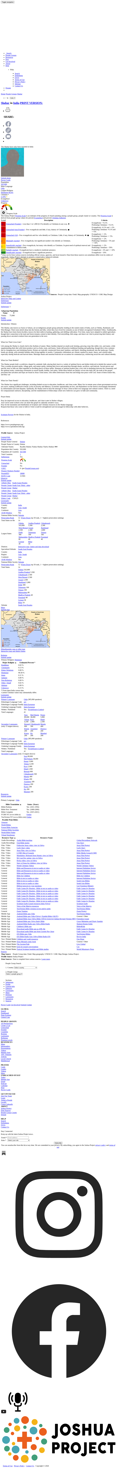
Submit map (5, 610)
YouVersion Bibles (83, 909)
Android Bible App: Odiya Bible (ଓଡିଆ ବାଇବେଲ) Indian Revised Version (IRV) (46, 919)
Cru (78, 947)
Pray (7, 59)
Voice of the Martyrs (84, 906)
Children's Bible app (24, 926)
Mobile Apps (5, 1052)
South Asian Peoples (19, 483)
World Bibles (6, 825)
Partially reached (12, 250)
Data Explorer (6, 1015)
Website (21, 515)
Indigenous (5, 457)
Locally (3, 1102)
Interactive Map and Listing (11, 299)
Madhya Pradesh (34, 537)
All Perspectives (7, 1023)
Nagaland (44, 537)
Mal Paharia (34, 715)
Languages (5, 695)
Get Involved (10, 62)
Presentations (5, 1048)
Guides (3, 1069)
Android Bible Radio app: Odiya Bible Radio (33, 924)
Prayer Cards (5, 180)
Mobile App (5, 1079)
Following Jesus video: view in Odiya (30, 845)
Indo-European (29, 704)
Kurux (26, 733)
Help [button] (7, 66)
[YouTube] (3, 1414)
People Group (6, 488)
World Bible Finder (8, 832)
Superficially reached (13, 245)
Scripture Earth (82, 904)
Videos (3, 1050)
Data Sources (6, 1111)
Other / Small (6, 683)
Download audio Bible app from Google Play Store (35, 931)
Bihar (30, 542)
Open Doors (26, 518)
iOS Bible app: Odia (24, 934)
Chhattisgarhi (35, 724)
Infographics (5, 1046)
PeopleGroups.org (31, 468)
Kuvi (32, 720)
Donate (8, 88)
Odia (2, 188)
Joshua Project (6, 1108)
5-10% (3, 197)
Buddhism (5, 665)
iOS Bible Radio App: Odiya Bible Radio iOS (33, 937)
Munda (43, 724)
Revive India (81, 937)
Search (8, 53)
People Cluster (6, 485)
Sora (26, 715)
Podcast (4, 1084)
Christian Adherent (59, 218)
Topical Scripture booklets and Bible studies (33, 949)
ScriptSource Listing (35, 710)
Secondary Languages (9, 724)
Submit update (6, 303)
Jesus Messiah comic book (26, 942)
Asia (20, 510)
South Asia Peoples (25, 549)
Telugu (26, 720)
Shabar (22, 442)
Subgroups (5, 301)
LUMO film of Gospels (25, 853)
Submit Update (26, 1005)
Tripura (43, 532)
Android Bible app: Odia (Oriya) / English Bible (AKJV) (37, 916)
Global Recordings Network (87, 840)
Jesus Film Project (83, 845)
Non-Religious (6, 680)
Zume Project (81, 911)
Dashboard (5, 1013)
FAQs (17, 78)
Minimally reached (13, 241)
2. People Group (12, 972)
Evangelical (38, 218)
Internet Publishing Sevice (86, 868)
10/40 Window (6, 513)
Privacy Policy (20, 82)
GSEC (3, 468)
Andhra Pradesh (34, 523)
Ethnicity (4, 478)
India (20, 505)
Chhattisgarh (45, 523)
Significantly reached (13, 252)
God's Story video (23, 848)
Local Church (6, 1059)
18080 (22, 473)
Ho (31, 733)
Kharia (26, 729)
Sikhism (4, 685)
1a (2, 224)
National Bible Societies (10, 830)
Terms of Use (20, 80)
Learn (3, 1098)
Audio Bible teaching (24, 840)
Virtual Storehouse (8, 835)
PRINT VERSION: (31, 102)
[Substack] (3, 1155)
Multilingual (5, 1061)
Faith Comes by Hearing (85, 888)
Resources (9, 57)
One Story (80, 843)
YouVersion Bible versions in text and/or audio (34, 909)
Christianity (5, 668)
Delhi (21, 532)
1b (2, 229)
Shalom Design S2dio (85, 924)
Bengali (27, 724)
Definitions (19, 76)
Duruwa (43, 729)
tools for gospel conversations (27, 947)
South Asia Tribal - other (21, 485)
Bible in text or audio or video (27, 878)
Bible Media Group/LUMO (87, 853)
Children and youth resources (27, 939)
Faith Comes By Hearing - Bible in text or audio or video (37, 888)
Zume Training (22, 911)
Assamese (34, 729)
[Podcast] (18, 1414)
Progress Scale (20, 216)
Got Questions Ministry (85, 886)
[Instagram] (59, 1272)
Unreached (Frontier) (13, 224)
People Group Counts (9, 1113)
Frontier (4, 466)
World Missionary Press (85, 949)
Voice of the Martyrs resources (28, 906)
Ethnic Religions (7, 670)
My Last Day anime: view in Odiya (30, 858)
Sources (4, 952)
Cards (3, 1067)
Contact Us (19, 86)
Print (2, 1088)
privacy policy (100, 1145)
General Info (5, 437)
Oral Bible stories (23, 843)
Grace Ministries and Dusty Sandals (90, 921)
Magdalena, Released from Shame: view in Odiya (35, 856)
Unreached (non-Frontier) (15, 230)
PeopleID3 (5, 473)
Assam (30, 528)
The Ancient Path (23, 944)
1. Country (10, 968)
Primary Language (8, 699)
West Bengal (23, 528)
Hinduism (4, 193)
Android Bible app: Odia (26, 914)
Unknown (4, 201)
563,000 (4, 184)
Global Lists (5, 1017)
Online (29, 815)
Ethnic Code (5, 498)
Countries (4, 1032)
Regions (4, 1034)
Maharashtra (23, 537)
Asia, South (22, 508)
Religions (4, 1038)
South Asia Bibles (83, 881)
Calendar (4, 1086)
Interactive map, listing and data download (33, 547)
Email (3, 1081)
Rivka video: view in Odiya (27, 861)
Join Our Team (6, 1096)
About (8, 64)
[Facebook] (59, 1388)
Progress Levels (6, 1040)
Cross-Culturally (7, 1104)
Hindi (42, 720)
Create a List (5, 1026)
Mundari (43, 733)
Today (3, 1077)
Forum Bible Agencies (9, 827)
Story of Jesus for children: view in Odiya (32, 863)
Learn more (45, 959)
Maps (3, 608)
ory (25, 702)
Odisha (21, 523)
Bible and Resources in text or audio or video (33, 868)
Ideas (3, 1073)
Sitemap (18, 84)
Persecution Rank (7, 518)
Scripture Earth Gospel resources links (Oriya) (33, 904)
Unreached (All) (12, 235)
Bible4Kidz (81, 926)
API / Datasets (6, 1055)
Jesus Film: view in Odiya (26, 850)
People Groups (11, 55)
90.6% (11, 193)
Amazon (4, 822)
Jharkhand (44, 528)
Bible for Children (23, 876)
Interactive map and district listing (13, 651)
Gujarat (21, 542)
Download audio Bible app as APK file (31, 929)
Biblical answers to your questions (29, 886)
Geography (5, 501)
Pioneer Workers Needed (10, 471)
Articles (4, 1057)
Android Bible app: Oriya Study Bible (30, 921)
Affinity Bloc (6, 483)
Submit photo (6, 178)
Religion (4, 655)
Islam (3, 675)
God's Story (81, 848)
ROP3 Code (5, 476)
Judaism (4, 678)
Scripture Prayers (7, 415)
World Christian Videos (25, 866)
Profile (3, 318)
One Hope (80, 939)
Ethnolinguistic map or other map (13, 649)
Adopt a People (6, 1100)
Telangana (32, 532)
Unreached (5, 463)
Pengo (42, 715)
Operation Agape (83, 919)
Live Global (81, 944)
